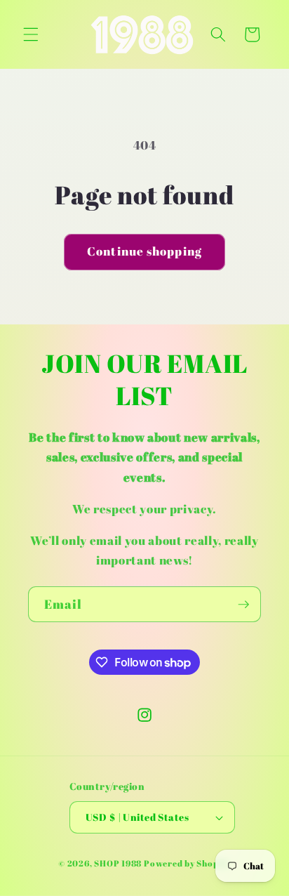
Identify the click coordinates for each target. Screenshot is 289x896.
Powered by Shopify (187, 863)
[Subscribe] (243, 604)
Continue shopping (144, 251)
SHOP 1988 (118, 863)
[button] (31, 34)
